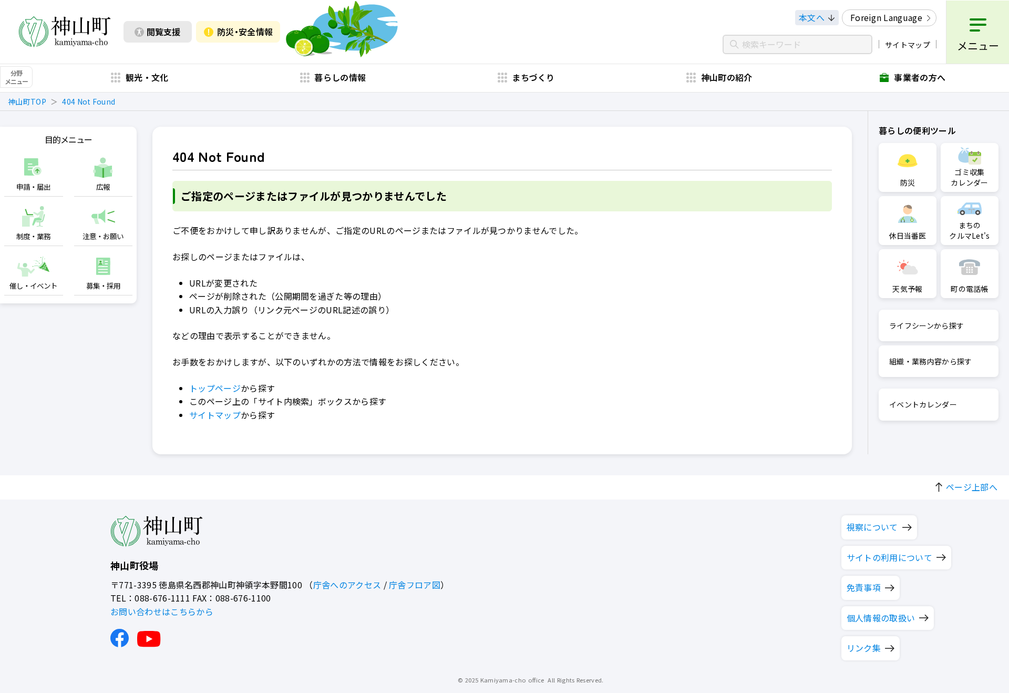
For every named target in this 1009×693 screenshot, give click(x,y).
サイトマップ (907, 44)
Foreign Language (886, 17)
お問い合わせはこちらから (161, 611)
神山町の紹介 (727, 77)
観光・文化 (147, 77)
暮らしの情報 (340, 77)
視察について (872, 527)
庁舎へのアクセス (347, 584)
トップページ (215, 388)
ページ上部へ (971, 487)
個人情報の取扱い (881, 618)
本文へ (812, 17)
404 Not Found (88, 101)
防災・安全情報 (245, 31)
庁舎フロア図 (414, 584)
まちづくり (533, 77)
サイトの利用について (889, 557)
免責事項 (864, 587)
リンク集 (864, 647)
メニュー (978, 45)
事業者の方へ (919, 77)
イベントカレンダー (923, 404)
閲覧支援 (163, 31)
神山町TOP (27, 101)
